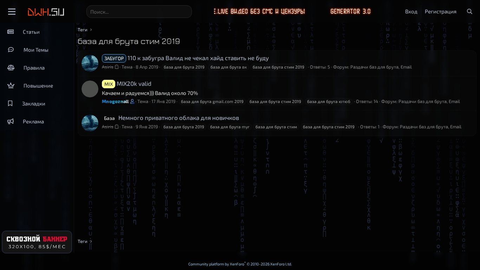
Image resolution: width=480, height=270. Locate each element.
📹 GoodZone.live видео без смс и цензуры (228, 11)
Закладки (33, 103)
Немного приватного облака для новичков (171, 117)
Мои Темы (36, 49)
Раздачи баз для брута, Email (381, 67)
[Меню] (11, 12)
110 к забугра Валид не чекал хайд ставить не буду (186, 57)
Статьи (31, 31)
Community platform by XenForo (240, 264)
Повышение (38, 85)
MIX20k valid (127, 83)
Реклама (33, 121)
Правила (34, 67)
